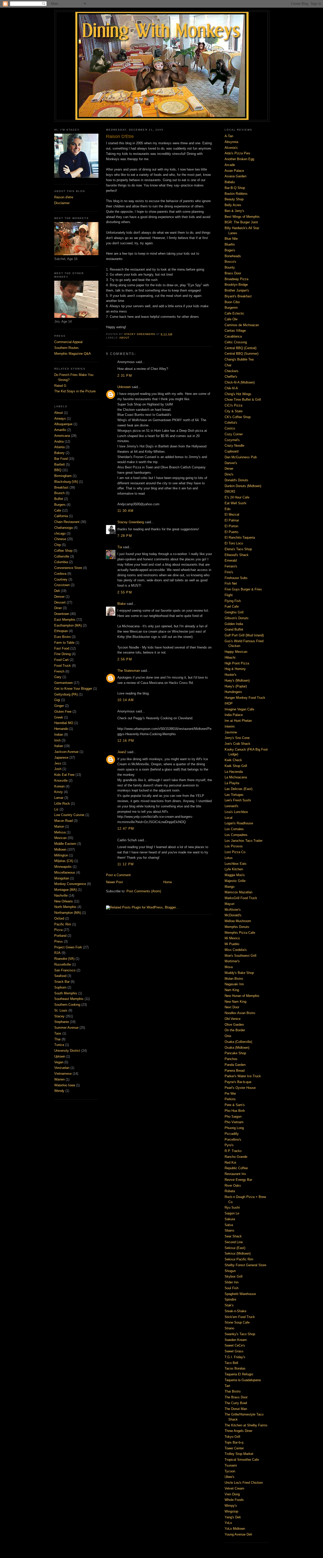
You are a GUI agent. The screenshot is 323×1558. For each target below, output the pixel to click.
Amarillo (60, 430)
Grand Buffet (234, 629)
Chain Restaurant (66, 522)
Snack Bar (62, 982)
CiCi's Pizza (233, 405)
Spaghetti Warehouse (240, 1294)
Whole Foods (234, 1500)
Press (58, 941)
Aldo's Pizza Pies (237, 153)
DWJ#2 (230, 491)
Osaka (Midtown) (237, 1047)
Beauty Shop (234, 199)
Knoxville (61, 780)
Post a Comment (118, 875)
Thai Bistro (232, 1391)
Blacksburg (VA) (66, 482)
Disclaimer (62, 203)
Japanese (61, 757)
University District (67, 1050)
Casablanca (233, 336)
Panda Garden (235, 1065)
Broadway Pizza (236, 279)
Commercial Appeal (68, 342)
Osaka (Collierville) (238, 1042)
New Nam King (235, 1001)
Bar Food (61, 459)
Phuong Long (234, 1128)
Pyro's (229, 1145)
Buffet (58, 499)
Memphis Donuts (237, 927)
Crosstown (62, 585)
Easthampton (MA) (68, 625)
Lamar (58, 798)
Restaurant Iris (235, 1174)
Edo (227, 509)
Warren (59, 1079)
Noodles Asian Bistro (240, 1013)
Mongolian (61, 878)
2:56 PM (124, 659)
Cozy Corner (234, 434)
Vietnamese (63, 1073)
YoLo (228, 1523)
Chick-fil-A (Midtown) (240, 382)
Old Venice (232, 1019)
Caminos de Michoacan (242, 325)
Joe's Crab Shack (237, 744)
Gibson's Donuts (237, 618)
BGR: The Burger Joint (241, 222)
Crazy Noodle (234, 445)
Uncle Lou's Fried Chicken (244, 1482)
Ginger (59, 706)
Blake (121, 604)
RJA (57, 953)
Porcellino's (233, 1139)
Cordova (60, 574)
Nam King (232, 990)
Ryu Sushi (232, 1207)
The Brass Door (236, 1397)
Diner (58, 608)
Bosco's (230, 261)
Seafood (60, 976)
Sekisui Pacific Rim (239, 1259)
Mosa (229, 967)
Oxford (59, 918)
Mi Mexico (232, 938)
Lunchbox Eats (236, 864)
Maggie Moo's (235, 875)
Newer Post (114, 882)
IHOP (229, 703)
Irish (57, 740)
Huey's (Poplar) (236, 686)
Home (167, 882)
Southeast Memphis (69, 999)
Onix (228, 1036)
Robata (230, 1191)
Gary (57, 677)
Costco (230, 428)
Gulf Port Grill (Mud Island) (244, 635)
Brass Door (233, 273)
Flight (229, 595)
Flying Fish (233, 601)
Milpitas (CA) (63, 861)
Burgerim (231, 307)
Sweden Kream (236, 1340)
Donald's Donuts (236, 480)
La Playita (232, 783)
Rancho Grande (236, 1157)
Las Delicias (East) (238, 789)
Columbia (61, 562)
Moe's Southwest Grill (240, 955)
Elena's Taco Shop (238, 549)
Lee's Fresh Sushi (238, 800)
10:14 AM (125, 700)
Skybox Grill (234, 1276)
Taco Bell (231, 1363)
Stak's (229, 1305)
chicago (60, 533)
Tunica (59, 1045)
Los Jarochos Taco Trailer (243, 841)
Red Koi (230, 1162)
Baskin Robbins (236, 194)
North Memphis (65, 907)
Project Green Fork (68, 947)
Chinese (60, 539)
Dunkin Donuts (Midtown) (243, 486)
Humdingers (233, 692)
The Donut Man (236, 1409)
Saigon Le (232, 1213)
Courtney (60, 579)
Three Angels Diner (238, 1431)
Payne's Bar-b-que (238, 1082)
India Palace (234, 715)
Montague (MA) (65, 890)
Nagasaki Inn (234, 984)
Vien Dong (232, 1494)
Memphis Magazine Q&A (72, 353)
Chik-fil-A (231, 388)
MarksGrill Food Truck (241, 898)
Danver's (231, 463)
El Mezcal (232, 514)
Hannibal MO (63, 723)
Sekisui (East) (235, 1248)
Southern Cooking (67, 1004)
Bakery (59, 453)
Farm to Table (64, 642)
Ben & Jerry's (234, 211)
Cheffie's (231, 376)
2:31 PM (124, 375)
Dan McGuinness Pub (241, 457)
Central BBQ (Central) (240, 348)
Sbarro (229, 1230)
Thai (57, 1039)
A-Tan (229, 136)
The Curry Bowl (236, 1403)
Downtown (61, 614)
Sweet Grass (234, 1351)
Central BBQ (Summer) (241, 353)
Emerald (231, 560)
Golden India (234, 624)
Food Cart (61, 660)
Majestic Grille (235, 881)
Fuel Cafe (232, 606)
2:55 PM (124, 592)
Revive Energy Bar (238, 1180)
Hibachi (230, 657)
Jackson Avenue (66, 752)
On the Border (235, 1030)
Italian (58, 746)
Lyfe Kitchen (234, 869)
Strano (229, 1328)
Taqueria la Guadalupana (243, 1380)
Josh (57, 769)
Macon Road (63, 821)
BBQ (57, 470)
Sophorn (60, 987)
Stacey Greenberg (130, 522)
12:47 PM (125, 828)
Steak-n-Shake (235, 1311)
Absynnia (231, 142)
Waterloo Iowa (64, 1085)
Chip (57, 545)
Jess (57, 763)
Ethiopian (61, 631)
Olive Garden (234, 1024)
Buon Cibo (232, 302)
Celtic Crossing (236, 342)
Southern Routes (66, 348)
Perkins (230, 1099)
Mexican (60, 838)
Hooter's (230, 675)
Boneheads (233, 256)
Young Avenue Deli (238, 1534)
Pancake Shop (235, 1053)
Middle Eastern (65, 844)
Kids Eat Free (64, 775)
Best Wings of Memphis (242, 217)
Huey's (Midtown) (237, 680)
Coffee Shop (63, 551)
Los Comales (234, 829)
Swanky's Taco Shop (240, 1334)
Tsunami (231, 1465)
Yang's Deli (233, 1517)
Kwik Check (233, 760)
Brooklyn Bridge (236, 284)
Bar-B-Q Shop (235, 188)
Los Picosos (234, 846)
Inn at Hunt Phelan (238, 721)
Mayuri (229, 904)
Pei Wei (230, 1093)
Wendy (59, 1091)
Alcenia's (231, 148)
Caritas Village (235, 330)
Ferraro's (231, 566)
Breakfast (61, 487)
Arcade (230, 165)
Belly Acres (233, 205)
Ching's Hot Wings (238, 394)
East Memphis (64, 619)
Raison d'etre (63, 197)
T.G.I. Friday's (235, 1357)
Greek (58, 717)
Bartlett (59, 464)
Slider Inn (231, 1282)
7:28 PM (124, 536)
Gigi (57, 700)
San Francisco (64, 970)
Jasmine (231, 732)
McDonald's (233, 915)
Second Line (234, 1242)
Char (228, 365)
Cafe (57, 510)
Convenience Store (68, 568)
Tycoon (230, 1471)
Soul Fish (231, 1288)
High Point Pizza (237, 663)
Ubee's (229, 1477)
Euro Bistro (62, 637)
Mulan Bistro (234, 978)
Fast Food (61, 648)
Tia (119, 547)
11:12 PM (125, 864)
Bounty (230, 267)
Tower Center (234, 1448)
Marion (59, 826)
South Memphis (65, 993)
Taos (57, 1033)
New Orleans (63, 901)
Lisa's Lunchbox (236, 812)
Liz (56, 809)
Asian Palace (234, 171)
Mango (229, 887)
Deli (57, 591)
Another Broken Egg (239, 159)
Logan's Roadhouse (239, 823)
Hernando (61, 729)
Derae (229, 468)
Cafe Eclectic (234, 313)
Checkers (231, 371)
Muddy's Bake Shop (239, 973)
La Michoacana (236, 777)
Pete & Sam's (235, 1105)
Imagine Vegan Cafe (239, 709)
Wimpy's (231, 1505)
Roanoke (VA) (64, 959)
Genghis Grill (234, 612)
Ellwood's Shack (237, 555)
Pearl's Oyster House (240, 1088)
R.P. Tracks (233, 1151)
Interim (230, 726)
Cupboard (231, 451)
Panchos (231, 1059)
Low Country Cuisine (69, 815)
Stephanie (61, 1022)
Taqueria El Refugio (239, 1374)
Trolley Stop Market (239, 1454)
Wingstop (231, 1511)
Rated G (60, 386)
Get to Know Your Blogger (73, 688)
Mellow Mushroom (238, 921)
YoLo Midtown (235, 1528)
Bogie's (230, 250)
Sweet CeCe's (235, 1345)
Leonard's (231, 806)
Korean (59, 786)
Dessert (60, 602)
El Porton (231, 526)
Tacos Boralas (235, 1368)
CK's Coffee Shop (238, 417)
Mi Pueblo (232, 944)
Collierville (61, 556)
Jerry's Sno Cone (237, 738)
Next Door (232, 1007)
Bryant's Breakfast (238, 296)
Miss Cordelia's (236, 950)
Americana (62, 436)
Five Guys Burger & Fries (243, 589)
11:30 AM (125, 511)
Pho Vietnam (234, 1122)
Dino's (229, 474)
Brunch (59, 493)
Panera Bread (235, 1070)
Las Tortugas (234, 795)
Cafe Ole (231, 319)
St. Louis (60, 1010)
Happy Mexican (236, 652)
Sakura (230, 1219)
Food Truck (62, 665)
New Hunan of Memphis (242, 996)
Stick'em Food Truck (240, 1317)
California (61, 516)
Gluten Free (62, 711)
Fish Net (231, 583)
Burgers (60, 505)
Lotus (229, 858)
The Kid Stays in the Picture (75, 391)
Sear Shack (233, 1236)
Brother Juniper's (237, 290)
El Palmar (232, 520)
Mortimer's (232, 961)
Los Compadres (236, 835)
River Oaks (233, 1185)
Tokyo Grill (232, 1437)
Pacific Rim (62, 924)
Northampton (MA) (67, 913)
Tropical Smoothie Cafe (242, 1459)
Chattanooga (63, 528)
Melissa (60, 832)
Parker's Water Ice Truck (243, 1076)
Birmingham (63, 476)
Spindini (230, 1299)
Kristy (58, 792)
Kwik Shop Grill (236, 766)
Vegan (58, 1062)
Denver (59, 596)
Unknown (124, 387)
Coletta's (231, 422)
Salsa (229, 1225)
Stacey (59, 1016)
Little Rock (62, 803)
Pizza (58, 930)
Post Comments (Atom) (143, 891)
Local (228, 818)
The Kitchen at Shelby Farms (246, 1425)
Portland (60, 936)
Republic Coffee (236, 1168)
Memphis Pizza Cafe (240, 932)
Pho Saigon (233, 1116)
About (58, 413)
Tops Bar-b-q (234, 1442)
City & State (234, 411)
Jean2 (121, 752)
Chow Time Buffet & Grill (243, 399)
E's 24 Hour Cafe (237, 497)
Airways (60, 418)
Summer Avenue (66, 1027)
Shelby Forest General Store (245, 1265)
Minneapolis (63, 867)
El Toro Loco (234, 543)
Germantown (63, 683)
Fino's (229, 572)
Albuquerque (63, 424)
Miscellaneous (64, 872)
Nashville (61, 895)
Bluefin (230, 244)
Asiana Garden (235, 176)
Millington (61, 855)
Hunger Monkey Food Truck (245, 698)
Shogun (230, 1271)
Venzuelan (61, 1068)
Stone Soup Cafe (237, 1322)
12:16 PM (125, 740)
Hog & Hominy (235, 669)
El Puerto (231, 532)
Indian (58, 734)
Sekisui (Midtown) (238, 1253)
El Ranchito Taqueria (240, 537)
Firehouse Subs (236, 578)
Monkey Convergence (70, 884)
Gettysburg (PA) (66, 694)
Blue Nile (231, 239)
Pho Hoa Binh (235, 1111)
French (59, 671)
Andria (59, 441)
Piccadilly (232, 1134)
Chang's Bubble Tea (239, 359)
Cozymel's (232, 440)
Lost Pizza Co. (235, 852)
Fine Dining (62, 654)
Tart (227, 1386)
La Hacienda (234, 772)
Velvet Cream (234, 1488)
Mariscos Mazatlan (238, 892)
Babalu (230, 182)
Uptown (59, 1056)
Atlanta (59, 447)
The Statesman (128, 671)
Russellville (62, 964)
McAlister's (233, 910)
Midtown (60, 849)
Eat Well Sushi (235, 503)
